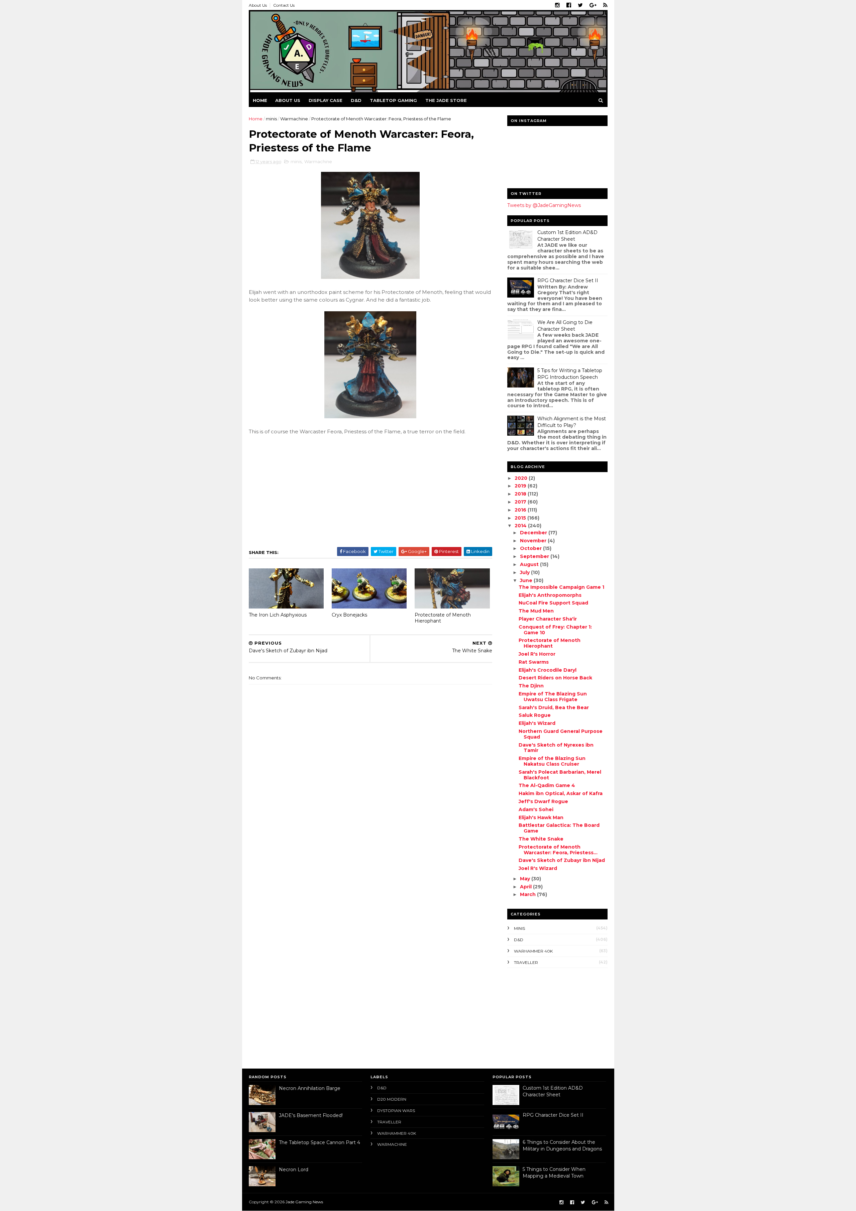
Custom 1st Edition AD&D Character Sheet (567, 235)
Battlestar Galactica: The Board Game (559, 828)
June (527, 580)
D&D (356, 100)
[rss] (605, 5)
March (528, 894)
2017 (521, 502)
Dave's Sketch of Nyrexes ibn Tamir (556, 748)
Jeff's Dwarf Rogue (543, 801)
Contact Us (284, 5)
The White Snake (541, 839)
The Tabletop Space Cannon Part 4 (319, 1142)
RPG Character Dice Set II (567, 281)
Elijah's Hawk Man (541, 817)
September (535, 556)
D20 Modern (391, 1099)
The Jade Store (446, 100)
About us (287, 100)
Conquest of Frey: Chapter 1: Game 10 (555, 630)
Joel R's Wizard (538, 868)
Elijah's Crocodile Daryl (547, 670)
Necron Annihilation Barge (309, 1088)
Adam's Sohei (536, 809)
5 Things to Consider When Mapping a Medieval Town (554, 1172)
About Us (258, 5)
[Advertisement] (549, 1016)
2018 (521, 494)
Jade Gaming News (304, 1201)
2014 (521, 526)
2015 (521, 518)
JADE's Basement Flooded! (311, 1115)
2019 (521, 486)
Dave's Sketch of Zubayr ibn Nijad (562, 860)
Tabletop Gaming (393, 100)
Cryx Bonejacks (349, 615)
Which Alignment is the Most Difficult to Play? (571, 422)
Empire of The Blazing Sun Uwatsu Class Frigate (553, 696)
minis (271, 118)
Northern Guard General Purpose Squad (561, 734)
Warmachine (294, 118)
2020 (522, 478)
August (530, 564)
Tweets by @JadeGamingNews (544, 205)
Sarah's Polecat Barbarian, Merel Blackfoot (560, 775)
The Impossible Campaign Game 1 (561, 587)
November (534, 541)
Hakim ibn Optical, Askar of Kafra (561, 793)
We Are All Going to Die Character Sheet (565, 325)
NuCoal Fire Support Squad (553, 603)
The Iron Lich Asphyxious (278, 615)
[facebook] (568, 5)
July (525, 572)
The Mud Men (536, 611)
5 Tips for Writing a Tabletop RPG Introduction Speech (569, 373)
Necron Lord (293, 1170)
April (526, 887)
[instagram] (557, 5)
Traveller (526, 962)
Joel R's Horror (537, 654)
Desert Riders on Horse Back (555, 678)
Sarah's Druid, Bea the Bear (554, 707)
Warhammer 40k (533, 951)
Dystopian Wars (396, 1110)
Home (260, 100)
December (534, 533)
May (525, 879)
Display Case (325, 100)
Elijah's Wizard (537, 723)
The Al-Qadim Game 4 (547, 785)
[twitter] (580, 5)
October (531, 548)
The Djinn (531, 686)
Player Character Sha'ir (548, 619)
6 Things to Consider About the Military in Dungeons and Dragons (562, 1145)
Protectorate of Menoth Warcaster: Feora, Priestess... (558, 850)
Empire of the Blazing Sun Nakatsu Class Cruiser (552, 761)
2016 (521, 510)
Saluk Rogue (535, 715)
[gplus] (593, 5)
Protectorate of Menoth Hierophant (443, 618)
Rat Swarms (534, 662)
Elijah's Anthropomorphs (550, 595)
